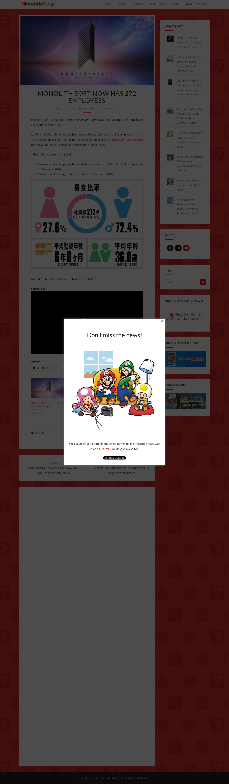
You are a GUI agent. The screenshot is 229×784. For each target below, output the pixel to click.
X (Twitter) (103, 449)
